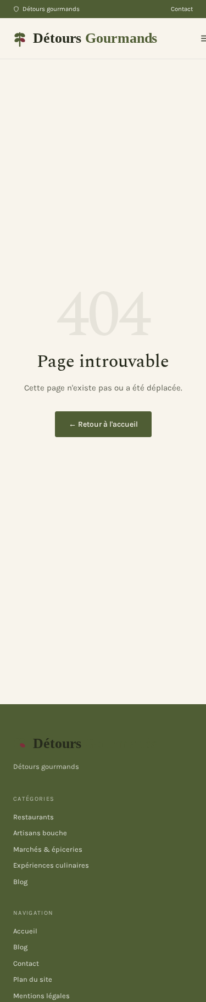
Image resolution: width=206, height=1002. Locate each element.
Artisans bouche (40, 833)
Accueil (25, 931)
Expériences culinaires (51, 865)
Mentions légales (41, 996)
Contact (182, 9)
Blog (20, 882)
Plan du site (32, 979)
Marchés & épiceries (47, 849)
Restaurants (33, 817)
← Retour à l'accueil (103, 424)
